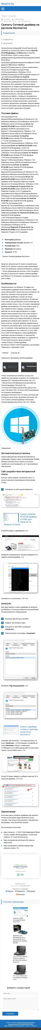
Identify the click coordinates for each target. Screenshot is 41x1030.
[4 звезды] (17, 885)
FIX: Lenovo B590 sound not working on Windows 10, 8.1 (20, 977)
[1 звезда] (12, 885)
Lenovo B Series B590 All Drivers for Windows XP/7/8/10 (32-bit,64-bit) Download (20, 959)
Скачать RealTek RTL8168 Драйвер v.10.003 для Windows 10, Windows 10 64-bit (20, 519)
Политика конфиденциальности (25, 1022)
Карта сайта (29, 1024)
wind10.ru (7, 4)
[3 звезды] (15, 885)
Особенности (7, 39)
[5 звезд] (19, 885)
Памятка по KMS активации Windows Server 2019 (19, 920)
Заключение (6, 43)
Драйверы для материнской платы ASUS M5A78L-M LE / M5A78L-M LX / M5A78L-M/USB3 (20, 939)
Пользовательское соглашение (17, 1024)
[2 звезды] (13, 885)
